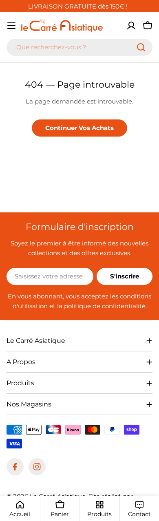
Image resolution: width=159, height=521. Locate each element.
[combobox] (79, 47)
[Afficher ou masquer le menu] (11, 26)
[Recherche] (141, 47)
